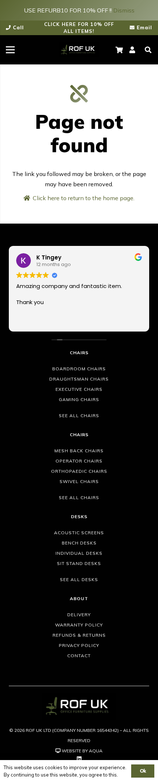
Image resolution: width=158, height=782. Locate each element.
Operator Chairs (79, 461)
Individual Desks (79, 553)
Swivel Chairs (79, 481)
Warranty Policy (79, 625)
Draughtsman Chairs (79, 379)
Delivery (79, 614)
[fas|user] (133, 50)
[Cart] (119, 49)
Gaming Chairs (79, 399)
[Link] (79, 49)
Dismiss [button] (123, 10)
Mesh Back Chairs (79, 450)
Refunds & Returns (79, 635)
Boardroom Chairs (79, 368)
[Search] (148, 50)
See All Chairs (79, 415)
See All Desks (79, 579)
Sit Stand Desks (79, 563)
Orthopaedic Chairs (79, 471)
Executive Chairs (79, 389)
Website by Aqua (82, 750)
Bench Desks (79, 543)
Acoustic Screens (79, 532)
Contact (79, 655)
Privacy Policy (79, 645)
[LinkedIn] (79, 759)
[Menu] (10, 50)
